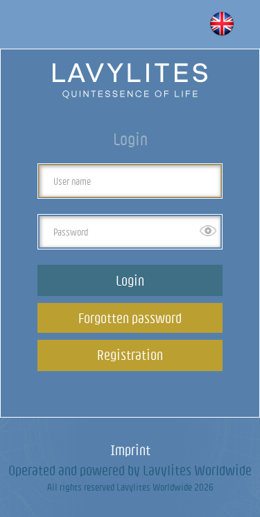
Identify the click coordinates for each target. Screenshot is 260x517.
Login (130, 280)
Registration (130, 354)
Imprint (130, 450)
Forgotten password (130, 318)
